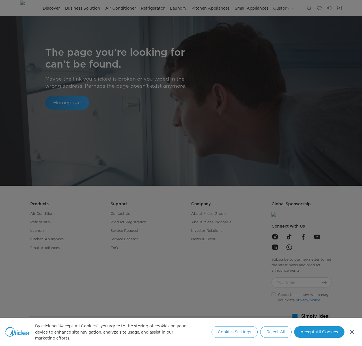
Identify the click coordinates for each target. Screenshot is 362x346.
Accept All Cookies (319, 331)
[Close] (352, 332)
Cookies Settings (234, 331)
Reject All (275, 331)
